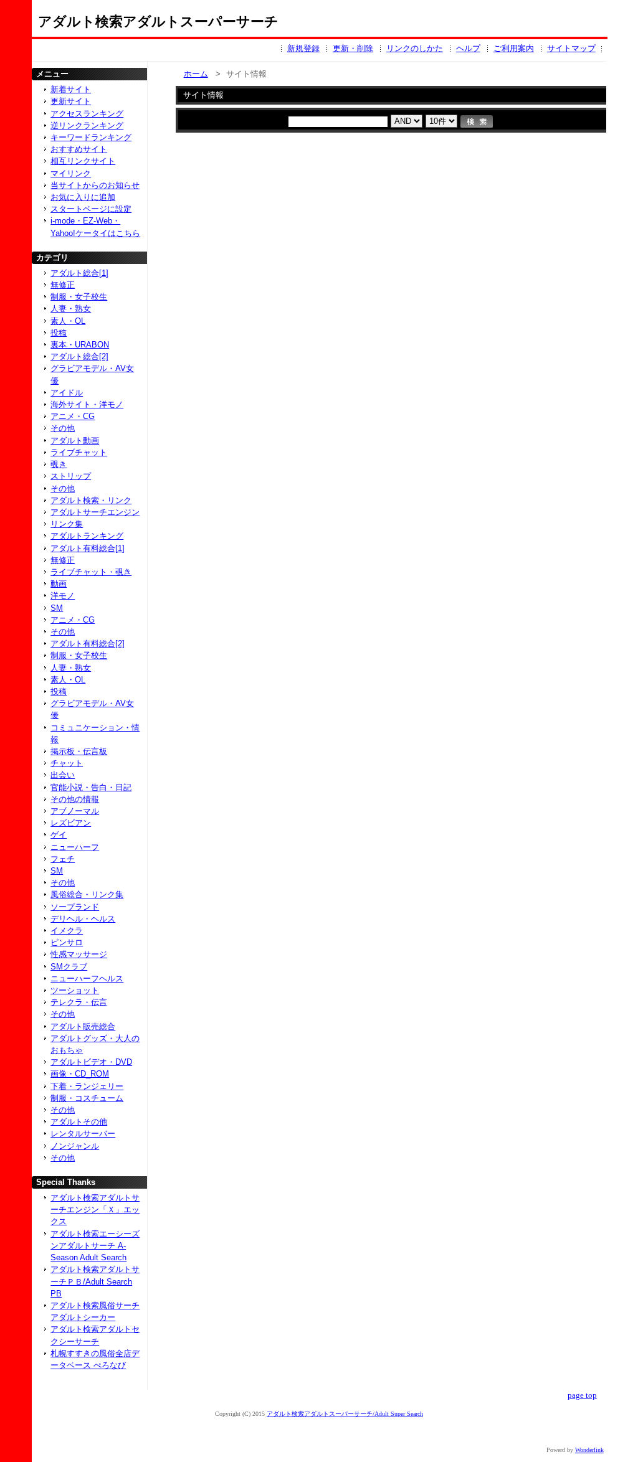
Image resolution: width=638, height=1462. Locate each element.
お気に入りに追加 (82, 197)
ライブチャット (78, 452)
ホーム (196, 73)
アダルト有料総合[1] (87, 548)
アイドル (66, 392)
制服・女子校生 (78, 296)
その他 (62, 428)
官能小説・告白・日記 (90, 787)
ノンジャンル (74, 1146)
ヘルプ (468, 48)
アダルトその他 (78, 1121)
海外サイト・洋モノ (86, 404)
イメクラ (66, 930)
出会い (62, 775)
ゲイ (58, 834)
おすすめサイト (78, 149)
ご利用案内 (513, 48)
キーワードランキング (90, 137)
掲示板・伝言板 (78, 751)
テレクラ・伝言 (78, 1002)
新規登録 (303, 48)
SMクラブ (68, 966)
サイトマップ (571, 48)
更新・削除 (353, 48)
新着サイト (70, 89)
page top (582, 1395)
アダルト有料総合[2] (87, 643)
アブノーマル (74, 811)
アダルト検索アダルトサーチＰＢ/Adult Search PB (95, 1281)
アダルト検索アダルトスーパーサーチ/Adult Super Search (345, 1413)
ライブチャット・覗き (90, 572)
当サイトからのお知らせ (95, 185)
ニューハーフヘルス (86, 978)
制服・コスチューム (86, 1098)
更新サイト (70, 101)
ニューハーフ (74, 847)
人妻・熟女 (70, 308)
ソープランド (74, 907)
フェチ (62, 859)
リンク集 (66, 524)
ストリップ (70, 476)
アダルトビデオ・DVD (91, 1062)
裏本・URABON (79, 344)
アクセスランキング (86, 113)
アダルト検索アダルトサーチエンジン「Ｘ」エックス (95, 1209)
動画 (58, 583)
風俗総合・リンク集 (86, 894)
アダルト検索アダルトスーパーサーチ (158, 21)
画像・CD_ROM (79, 1073)
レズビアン (70, 823)
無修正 (62, 285)
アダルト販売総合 (82, 1026)
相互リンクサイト (82, 161)
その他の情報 (74, 799)
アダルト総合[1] (79, 273)
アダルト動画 (74, 440)
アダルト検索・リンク (90, 500)
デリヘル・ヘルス (82, 918)
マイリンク (70, 173)
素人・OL (67, 321)
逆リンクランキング (86, 125)
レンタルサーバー (82, 1133)
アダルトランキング (86, 535)
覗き (58, 464)
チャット (66, 763)
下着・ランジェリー (86, 1086)
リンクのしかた (414, 48)
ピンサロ (66, 942)
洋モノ (62, 595)
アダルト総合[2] (79, 356)
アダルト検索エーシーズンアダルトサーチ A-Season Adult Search (95, 1245)
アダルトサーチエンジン (95, 512)
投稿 (58, 332)
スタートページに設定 (90, 209)
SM (56, 608)
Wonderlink (589, 1449)
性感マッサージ (78, 954)
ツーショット (74, 990)
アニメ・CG (72, 416)
